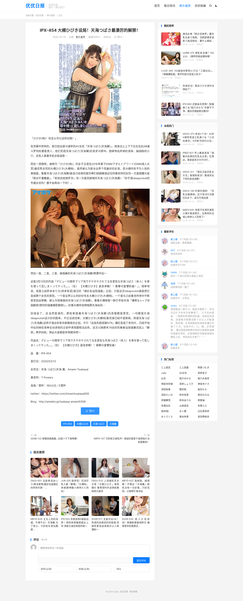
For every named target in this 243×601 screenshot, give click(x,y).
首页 (157, 5)
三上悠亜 (184, 367)
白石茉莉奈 (203, 411)
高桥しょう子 (186, 383)
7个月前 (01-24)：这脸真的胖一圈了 (184, 285)
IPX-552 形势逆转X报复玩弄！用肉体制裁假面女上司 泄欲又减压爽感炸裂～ (74, 522)
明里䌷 (201, 400)
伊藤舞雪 (165, 400)
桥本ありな (185, 400)
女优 (163, 378)
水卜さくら (167, 416)
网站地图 (133, 591)
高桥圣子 (202, 372)
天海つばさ (99, 423)
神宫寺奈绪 (167, 383)
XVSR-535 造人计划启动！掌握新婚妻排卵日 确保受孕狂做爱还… (135, 522)
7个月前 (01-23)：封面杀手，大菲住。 (185, 296)
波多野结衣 (203, 416)
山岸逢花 (184, 405)
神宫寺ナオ (203, 383)
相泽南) (165, 411)
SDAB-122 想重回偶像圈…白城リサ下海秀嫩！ (55, 438)
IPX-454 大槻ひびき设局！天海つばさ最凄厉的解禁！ (90, 30)
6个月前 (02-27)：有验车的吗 (184, 252)
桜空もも (202, 389)
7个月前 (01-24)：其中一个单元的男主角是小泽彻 (187, 274)
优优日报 (35, 6)
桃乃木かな (185, 378)
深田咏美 (165, 389)
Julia (163, 372)
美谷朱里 (184, 416)
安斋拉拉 (165, 405)
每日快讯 (169, 5)
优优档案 (200, 5)
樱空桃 (182, 389)
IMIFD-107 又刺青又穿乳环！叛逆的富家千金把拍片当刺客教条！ (122, 440)
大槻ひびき (82, 423)
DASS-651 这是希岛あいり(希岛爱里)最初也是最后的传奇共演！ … (44, 484)
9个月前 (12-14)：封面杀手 (185, 346)
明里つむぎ (203, 367)
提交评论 (141, 560)
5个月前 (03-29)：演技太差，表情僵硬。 (185, 241)
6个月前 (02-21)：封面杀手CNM (185, 263)
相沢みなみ (203, 394)
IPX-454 (67, 423)
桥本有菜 (184, 394)
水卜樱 (182, 411)
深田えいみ (167, 394)
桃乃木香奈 (203, 378)
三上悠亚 (165, 367)
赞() (118, 37)
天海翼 (112, 423)
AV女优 (183, 372)
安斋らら (202, 405)
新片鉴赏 (185, 5)
